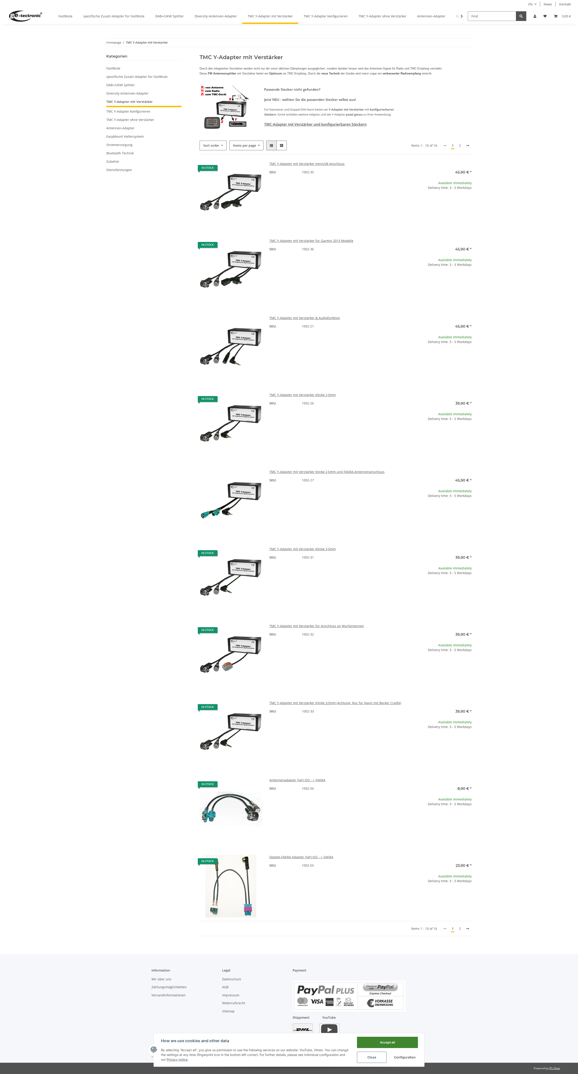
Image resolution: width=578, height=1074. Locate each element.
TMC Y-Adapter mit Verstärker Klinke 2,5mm (302, 395)
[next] (468, 145)
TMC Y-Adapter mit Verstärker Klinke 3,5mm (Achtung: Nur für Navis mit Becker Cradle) (335, 703)
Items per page (244, 145)
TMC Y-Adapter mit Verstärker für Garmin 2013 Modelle (311, 241)
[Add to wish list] (254, 169)
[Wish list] (545, 16)
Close (371, 1057)
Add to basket (440, 216)
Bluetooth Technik (120, 153)
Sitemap (228, 1011)
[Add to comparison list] (243, 169)
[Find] (521, 16)
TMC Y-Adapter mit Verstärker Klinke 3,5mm (302, 549)
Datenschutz (231, 979)
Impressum (230, 995)
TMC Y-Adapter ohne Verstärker (130, 120)
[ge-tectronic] (25, 16)
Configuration (405, 1057)
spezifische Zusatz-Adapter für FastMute (137, 76)
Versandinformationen (168, 995)
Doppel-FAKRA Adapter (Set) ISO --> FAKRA (301, 857)
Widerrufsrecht (233, 1003)
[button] (535, 16)
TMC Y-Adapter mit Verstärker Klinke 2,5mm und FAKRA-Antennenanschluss (327, 472)
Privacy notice (177, 1059)
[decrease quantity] (412, 202)
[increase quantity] (468, 202)
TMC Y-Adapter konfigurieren (128, 111)
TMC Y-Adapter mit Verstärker (129, 102)
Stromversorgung (119, 145)
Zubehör (112, 161)
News (548, 4)
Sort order (211, 145)
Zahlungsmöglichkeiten (169, 987)
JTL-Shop (554, 1068)
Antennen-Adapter (120, 128)
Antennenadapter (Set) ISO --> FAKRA (297, 780)
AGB (225, 987)
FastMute (113, 68)
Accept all (387, 1042)
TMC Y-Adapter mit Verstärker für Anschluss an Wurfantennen (316, 626)
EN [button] (530, 4)
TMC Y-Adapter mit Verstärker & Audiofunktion (304, 318)
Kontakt (565, 4)
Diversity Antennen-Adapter (127, 93)
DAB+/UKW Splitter (120, 85)
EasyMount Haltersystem (125, 136)
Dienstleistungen (119, 170)
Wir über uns (161, 979)
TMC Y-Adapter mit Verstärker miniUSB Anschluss (307, 164)
